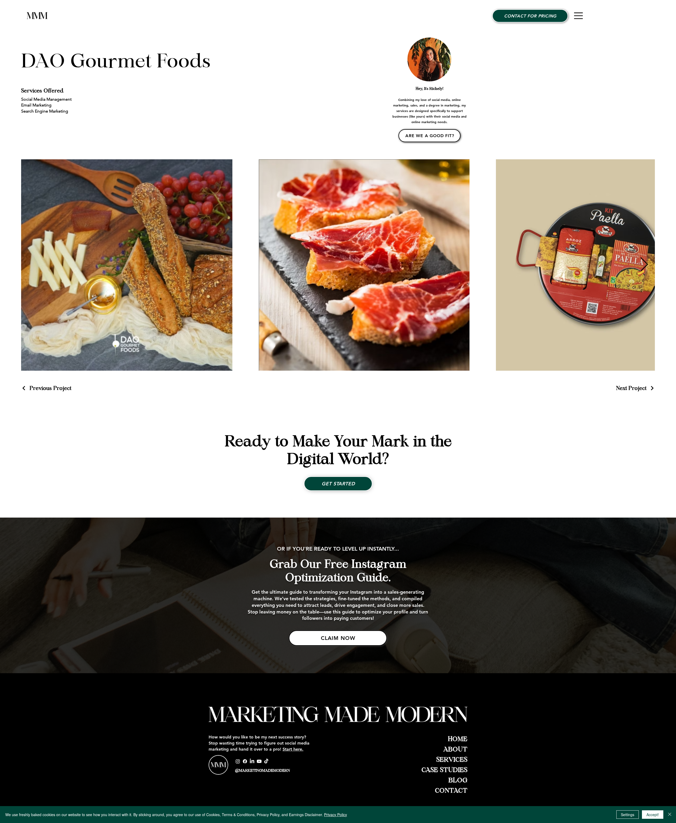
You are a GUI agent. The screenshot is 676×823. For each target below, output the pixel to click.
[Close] (669, 814)
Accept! (652, 814)
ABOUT (455, 749)
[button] (578, 15)
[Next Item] (644, 265)
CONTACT (451, 790)
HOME (457, 739)
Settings (627, 814)
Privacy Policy (335, 814)
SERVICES (451, 759)
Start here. (293, 749)
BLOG (457, 780)
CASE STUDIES (444, 770)
